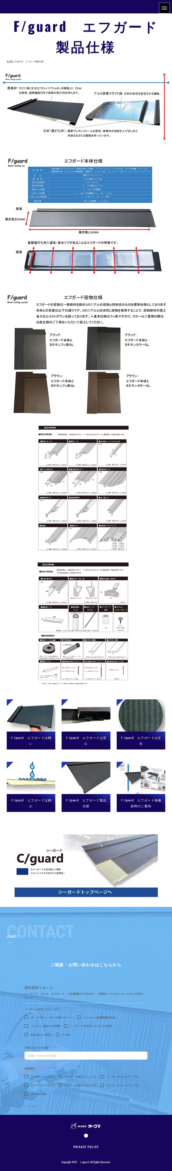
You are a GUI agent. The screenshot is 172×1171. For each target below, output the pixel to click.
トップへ (157, 1158)
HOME (10, 61)
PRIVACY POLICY (86, 1147)
